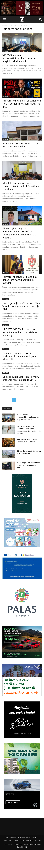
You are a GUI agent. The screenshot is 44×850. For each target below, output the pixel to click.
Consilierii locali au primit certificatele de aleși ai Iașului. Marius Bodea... (19, 356)
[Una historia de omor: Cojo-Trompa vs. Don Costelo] (8, 442)
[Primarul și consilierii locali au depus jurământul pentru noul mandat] (22, 264)
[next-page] (29, 400)
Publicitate (7, 840)
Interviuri (29, 840)
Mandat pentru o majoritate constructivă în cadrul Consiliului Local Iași (21, 186)
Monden (38, 840)
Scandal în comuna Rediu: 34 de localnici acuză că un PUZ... (20, 145)
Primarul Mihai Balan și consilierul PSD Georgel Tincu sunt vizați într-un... (22, 103)
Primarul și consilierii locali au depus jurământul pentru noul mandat (19, 279)
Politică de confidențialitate (27, 838)
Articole (5, 51)
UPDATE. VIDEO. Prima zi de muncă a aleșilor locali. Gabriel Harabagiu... (19, 332)
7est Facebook (10, 838)
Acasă (4, 25)
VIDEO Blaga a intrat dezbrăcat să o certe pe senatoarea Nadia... (28, 465)
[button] (4, 19)
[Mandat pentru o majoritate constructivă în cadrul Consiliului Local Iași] (22, 170)
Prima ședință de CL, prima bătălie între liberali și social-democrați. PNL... (21, 306)
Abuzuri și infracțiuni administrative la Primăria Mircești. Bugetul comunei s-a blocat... (19, 233)
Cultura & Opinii (18, 840)
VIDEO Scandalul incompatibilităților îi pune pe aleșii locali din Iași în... (19, 58)
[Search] (40, 19)
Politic (5, 179)
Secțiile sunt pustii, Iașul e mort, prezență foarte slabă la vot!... (20, 378)
